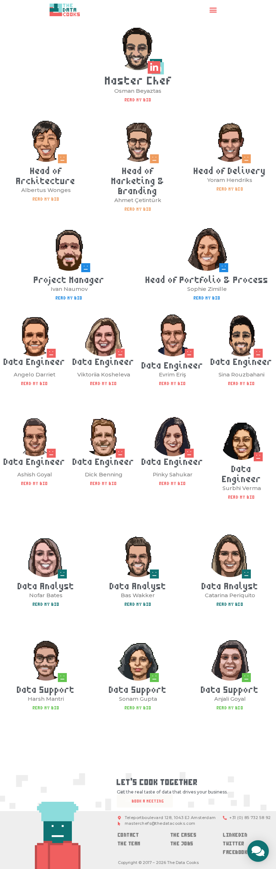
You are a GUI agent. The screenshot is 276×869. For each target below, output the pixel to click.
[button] (213, 10)
